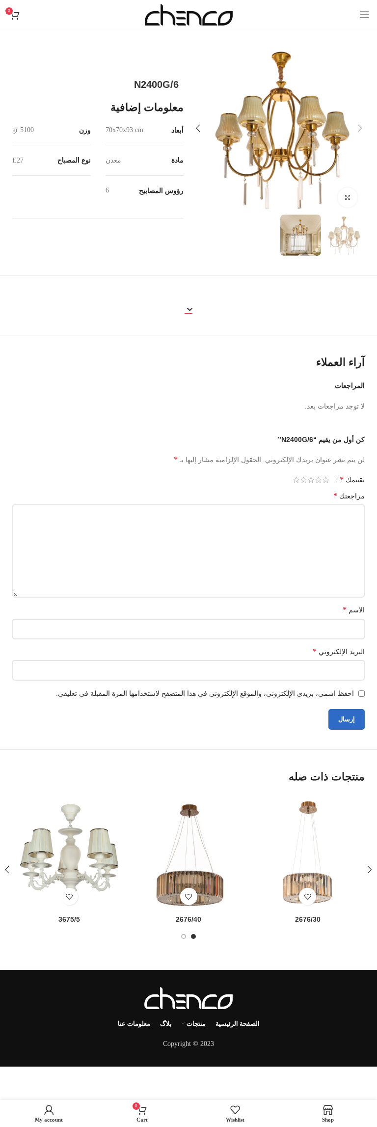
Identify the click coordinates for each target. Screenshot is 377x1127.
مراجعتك (349, 496)
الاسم (354, 609)
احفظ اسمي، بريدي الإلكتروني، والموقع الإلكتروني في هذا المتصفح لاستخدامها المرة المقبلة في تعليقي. (205, 693)
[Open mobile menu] (365, 15)
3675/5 (69, 919)
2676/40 (188, 919)
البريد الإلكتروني (339, 651)
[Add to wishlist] (307, 896)
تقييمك (352, 480)
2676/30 (308, 919)
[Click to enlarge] (347, 197)
